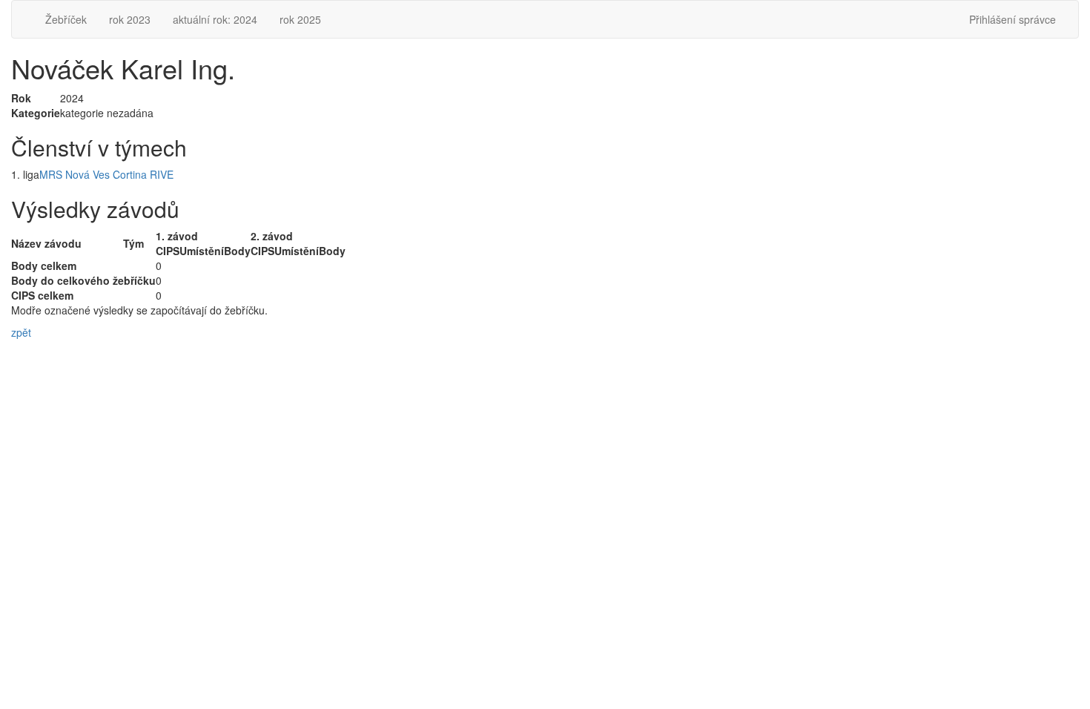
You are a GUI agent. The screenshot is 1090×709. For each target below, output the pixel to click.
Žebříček (66, 19)
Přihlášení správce (1012, 19)
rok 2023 (130, 19)
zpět (21, 332)
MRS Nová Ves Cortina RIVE (106, 174)
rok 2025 (300, 19)
